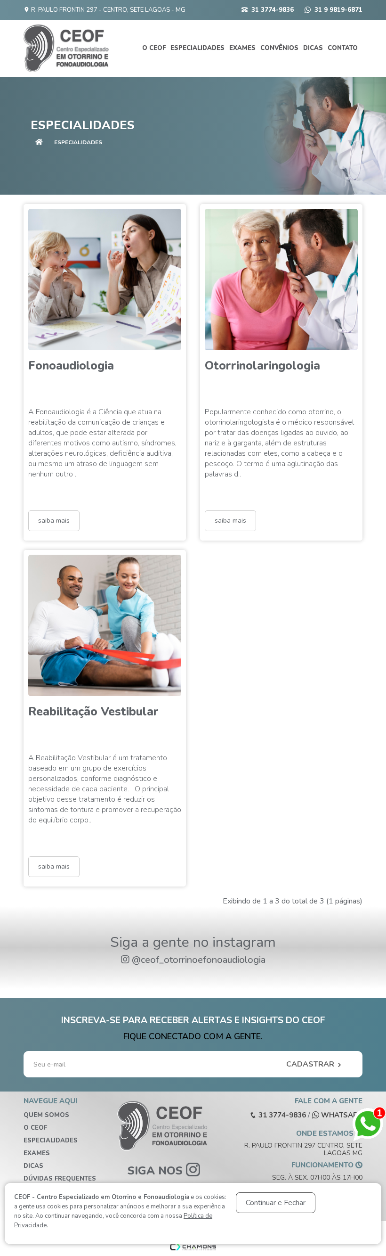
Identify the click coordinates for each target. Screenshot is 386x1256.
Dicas (313, 48)
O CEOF (154, 48)
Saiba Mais (54, 520)
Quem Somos (46, 1115)
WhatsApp (340, 1115)
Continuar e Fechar (276, 1203)
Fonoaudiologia (71, 366)
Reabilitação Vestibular (93, 712)
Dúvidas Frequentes (60, 1178)
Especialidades (197, 48)
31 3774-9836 (272, 10)
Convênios (279, 48)
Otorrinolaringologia (262, 366)
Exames (242, 48)
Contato (343, 48)
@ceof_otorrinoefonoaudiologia (198, 959)
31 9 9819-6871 (338, 10)
